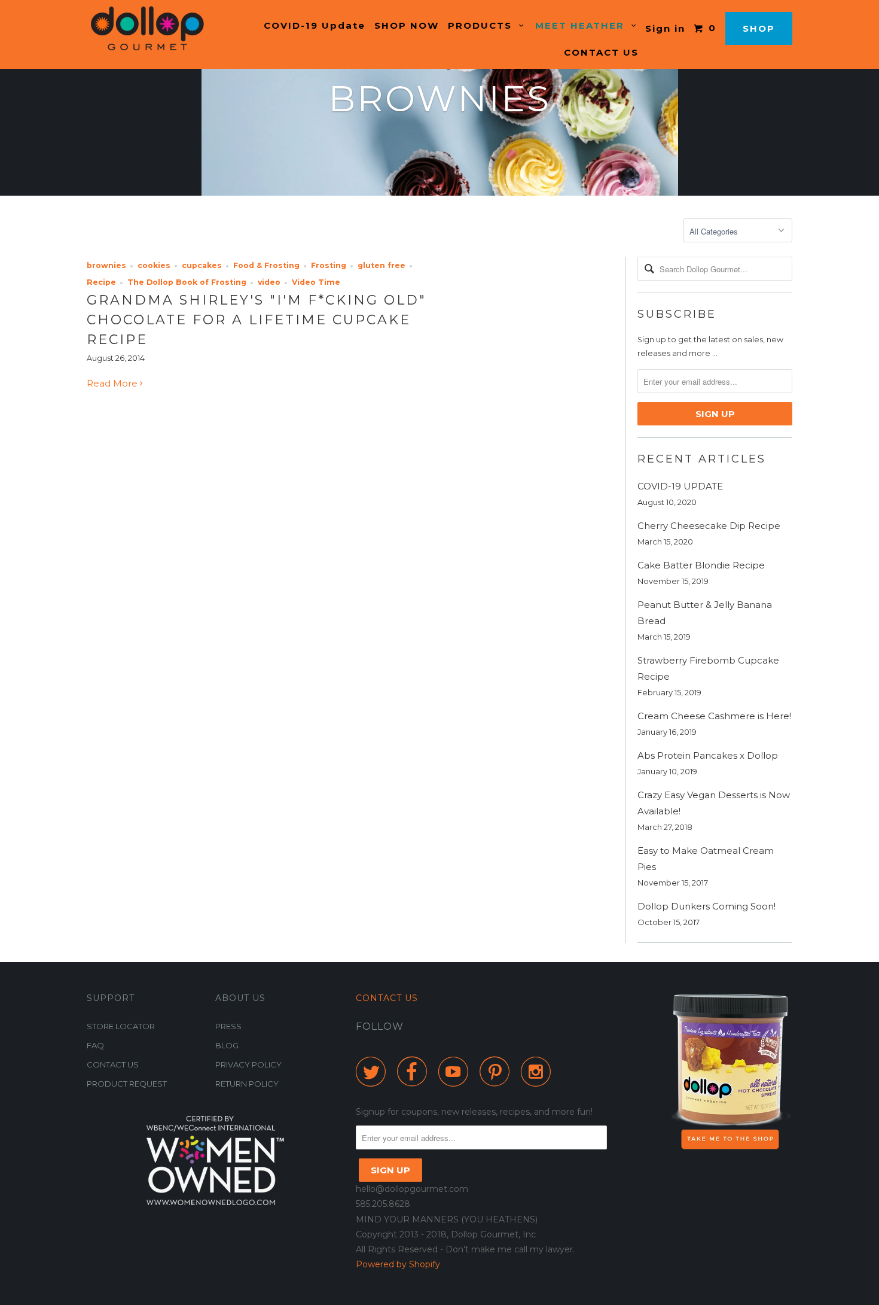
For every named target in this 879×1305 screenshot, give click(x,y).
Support (111, 998)
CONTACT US (601, 52)
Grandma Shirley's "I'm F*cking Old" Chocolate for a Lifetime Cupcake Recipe (256, 320)
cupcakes (202, 265)
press (228, 1026)
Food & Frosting (266, 265)
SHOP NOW (406, 25)
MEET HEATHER (583, 25)
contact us (113, 1064)
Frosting (328, 265)
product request (127, 1083)
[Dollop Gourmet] (148, 28)
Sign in (665, 28)
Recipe (101, 282)
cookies (154, 265)
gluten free (381, 265)
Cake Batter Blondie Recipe (701, 565)
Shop (759, 28)
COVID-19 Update (314, 25)
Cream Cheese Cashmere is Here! (714, 716)
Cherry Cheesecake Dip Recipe (708, 525)
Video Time (316, 282)
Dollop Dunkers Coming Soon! (706, 906)
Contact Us (387, 998)
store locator (121, 1026)
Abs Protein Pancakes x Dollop (707, 755)
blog (227, 1045)
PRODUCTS (483, 25)
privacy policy (248, 1064)
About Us (240, 998)
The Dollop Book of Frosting (186, 282)
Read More (113, 383)
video (269, 282)
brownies (106, 265)
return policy (247, 1083)
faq (95, 1045)
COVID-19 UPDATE (680, 486)
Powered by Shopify (398, 1264)
